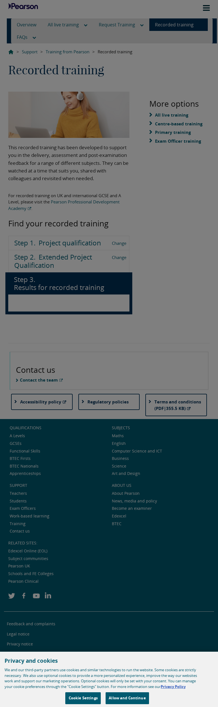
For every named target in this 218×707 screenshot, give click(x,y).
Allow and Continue (127, 697)
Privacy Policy (173, 686)
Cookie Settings (83, 697)
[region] (109, 679)
